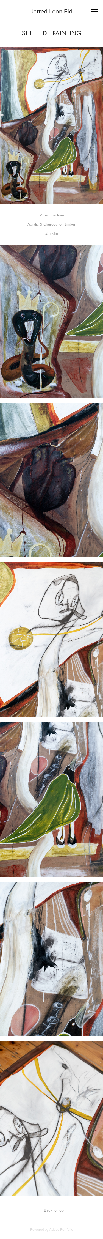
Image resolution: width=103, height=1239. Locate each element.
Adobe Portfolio (61, 1229)
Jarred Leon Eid (52, 11)
